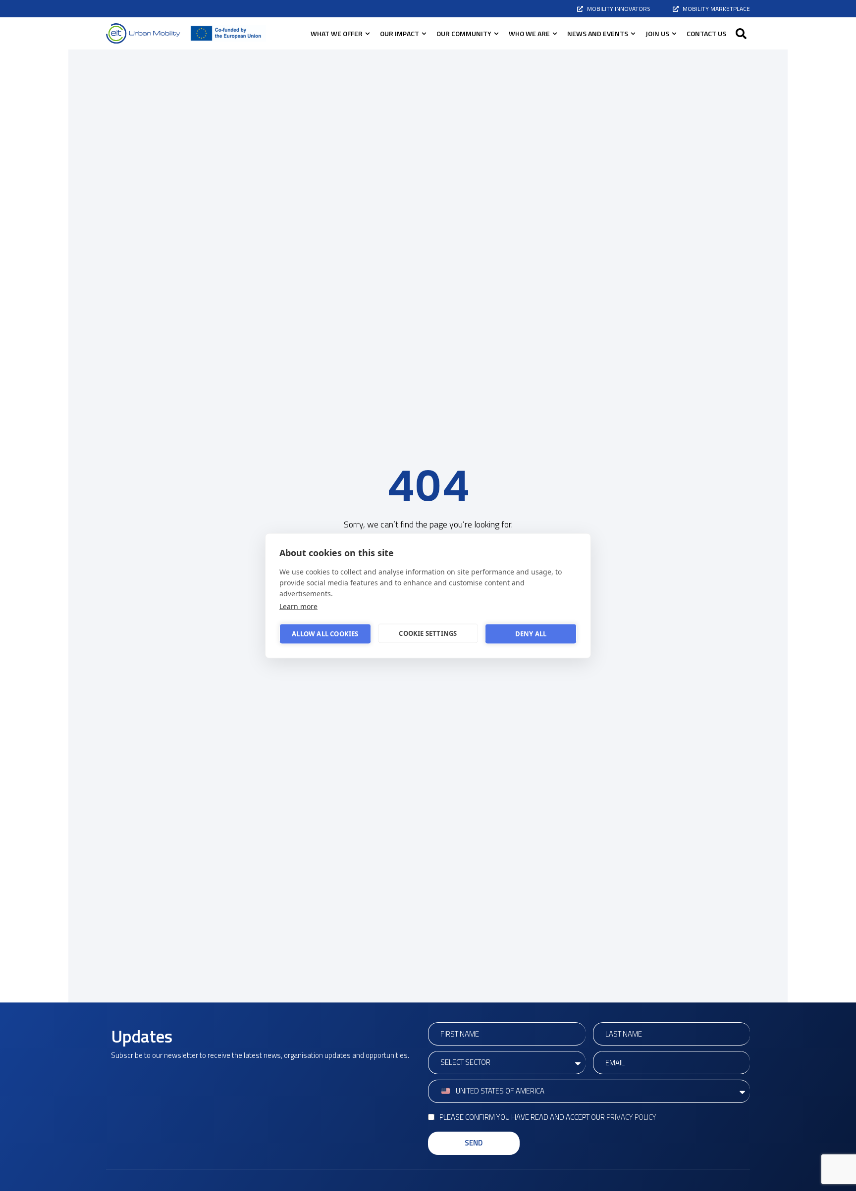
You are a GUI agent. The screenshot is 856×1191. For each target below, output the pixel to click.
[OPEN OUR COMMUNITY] (496, 33)
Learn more (298, 606)
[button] (741, 34)
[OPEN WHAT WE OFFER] (367, 33)
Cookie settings (428, 633)
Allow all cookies (325, 633)
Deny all (531, 633)
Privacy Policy (631, 1117)
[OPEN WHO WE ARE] (554, 33)
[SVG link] (143, 33)
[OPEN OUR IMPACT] (424, 33)
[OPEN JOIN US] (674, 33)
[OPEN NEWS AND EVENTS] (633, 33)
